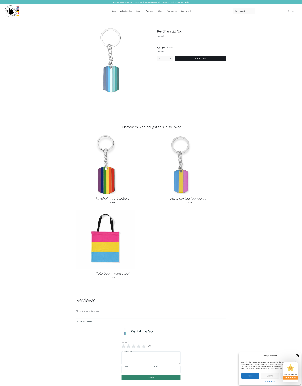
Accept (250, 376)
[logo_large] (11, 6)
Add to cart (200, 58)
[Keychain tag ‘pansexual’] (181, 164)
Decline (270, 376)
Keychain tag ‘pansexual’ (189, 198)
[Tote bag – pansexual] (105, 239)
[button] (297, 356)
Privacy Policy (270, 381)
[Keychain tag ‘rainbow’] (105, 164)
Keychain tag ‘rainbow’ (113, 198)
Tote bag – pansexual (113, 273)
